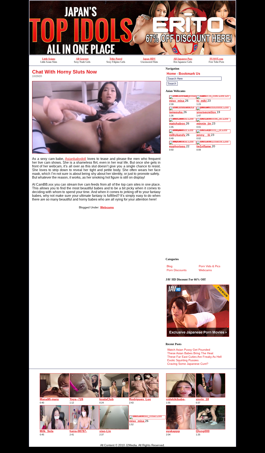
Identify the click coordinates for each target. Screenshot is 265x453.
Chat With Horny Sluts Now (64, 72)
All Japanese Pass (182, 58)
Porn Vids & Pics (209, 266)
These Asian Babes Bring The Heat (190, 353)
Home (171, 73)
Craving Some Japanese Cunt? (187, 363)
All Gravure (82, 58)
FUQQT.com (216, 58)
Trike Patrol (116, 58)
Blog (169, 266)
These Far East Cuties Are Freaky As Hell (194, 356)
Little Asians (48, 58)
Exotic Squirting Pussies (183, 360)
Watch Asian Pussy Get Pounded (188, 349)
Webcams (107, 207)
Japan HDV (149, 58)
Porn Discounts (177, 270)
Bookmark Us (189, 73)
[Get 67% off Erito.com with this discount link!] (132, 54)
